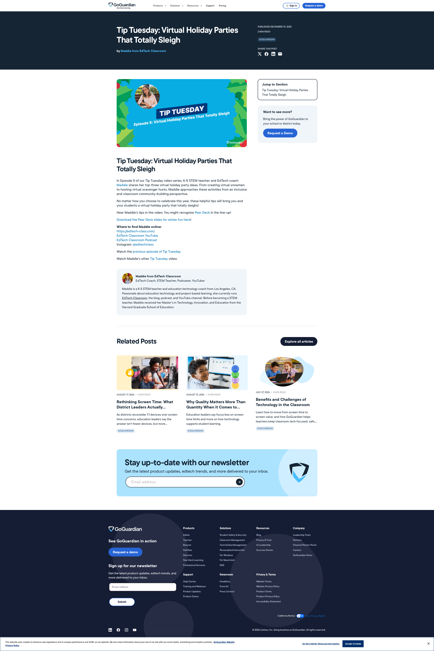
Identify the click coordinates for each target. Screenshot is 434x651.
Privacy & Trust (264, 540)
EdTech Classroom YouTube (137, 235)
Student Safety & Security (233, 535)
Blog (258, 535)
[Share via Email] (280, 54)
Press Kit (224, 586)
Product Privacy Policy (268, 596)
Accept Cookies (353, 643)
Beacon (187, 545)
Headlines (225, 581)
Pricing (222, 5)
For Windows (226, 555)
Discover (187, 555)
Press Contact (227, 591)
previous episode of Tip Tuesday (156, 251)
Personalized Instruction (232, 550)
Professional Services (194, 565)
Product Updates (192, 591)
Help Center (189, 581)
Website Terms (263, 581)
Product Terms (264, 591)
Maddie (122, 185)
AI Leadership (263, 545)
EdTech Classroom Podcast (137, 240)
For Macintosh (227, 560)
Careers (297, 550)
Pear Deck (202, 212)
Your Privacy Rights (315, 616)
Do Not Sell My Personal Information (321, 643)
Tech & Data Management (233, 545)
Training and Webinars (194, 586)
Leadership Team (302, 535)
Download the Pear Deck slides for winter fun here (153, 219)
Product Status (191, 596)
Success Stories (264, 550)
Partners (297, 540)
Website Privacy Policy (267, 586)
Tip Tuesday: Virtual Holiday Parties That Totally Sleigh (285, 92)
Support (210, 5)
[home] (121, 5)
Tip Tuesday (159, 258)
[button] (160, 5)
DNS (222, 565)
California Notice (286, 615)
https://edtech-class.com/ (136, 231)
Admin (186, 535)
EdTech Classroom (134, 298)
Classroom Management (232, 540)
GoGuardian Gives (302, 555)
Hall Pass (187, 550)
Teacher (187, 540)
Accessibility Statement (268, 601)
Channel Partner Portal (304, 545)
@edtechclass (143, 244)
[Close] (428, 643)
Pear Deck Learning (193, 560)
